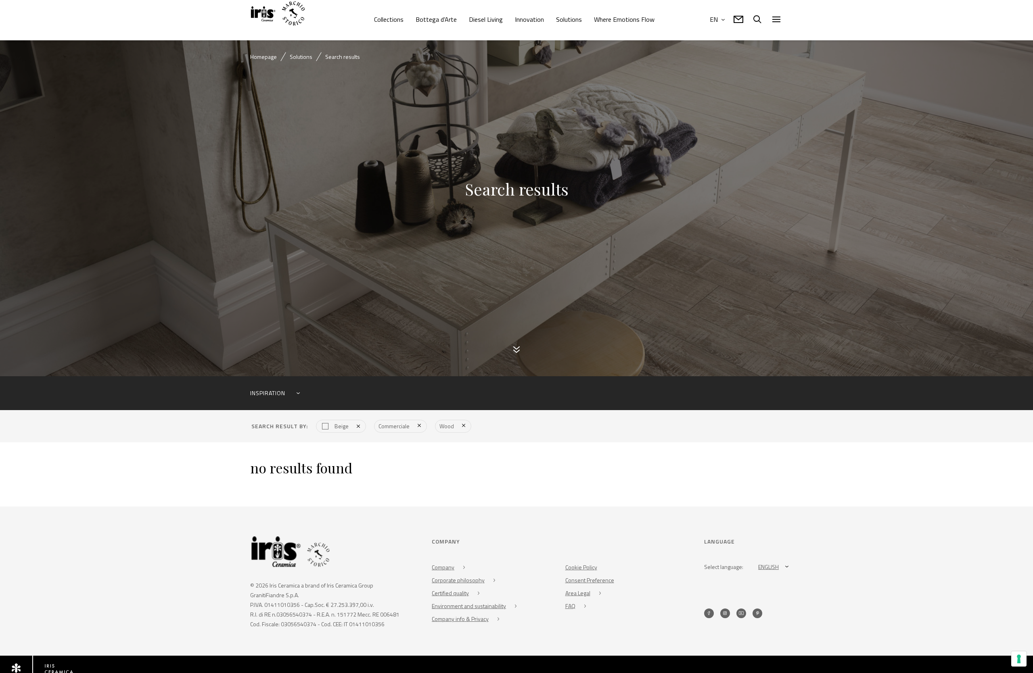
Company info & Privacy (460, 619)
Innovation (529, 19)
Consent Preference (589, 581)
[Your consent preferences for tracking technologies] (1019, 659)
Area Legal (577, 594)
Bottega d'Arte (436, 19)
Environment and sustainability (469, 606)
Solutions (569, 19)
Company (443, 568)
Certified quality (450, 594)
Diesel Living (486, 19)
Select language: (723, 567)
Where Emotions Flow (624, 19)
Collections (389, 19)
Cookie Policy (581, 568)
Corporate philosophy (458, 581)
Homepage (263, 56)
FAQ (570, 606)
